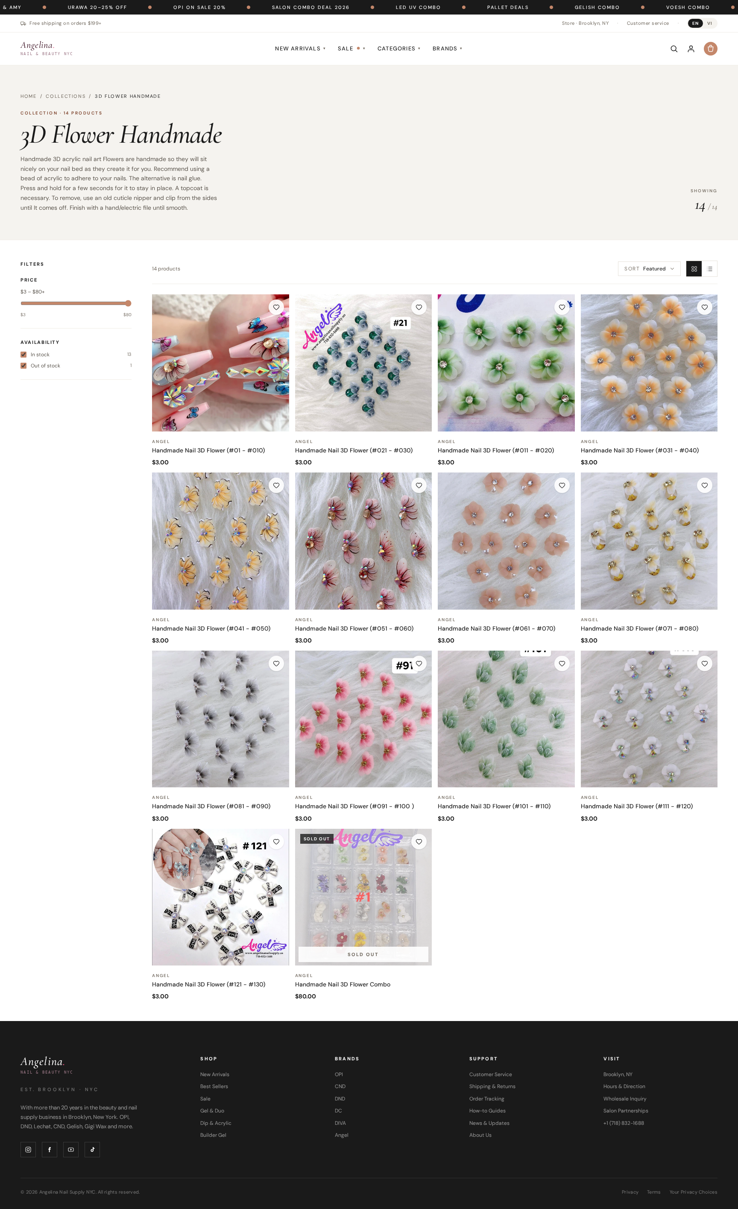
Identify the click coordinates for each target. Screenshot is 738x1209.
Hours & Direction (624, 1086)
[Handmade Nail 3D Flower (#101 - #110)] (506, 719)
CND (340, 1086)
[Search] (674, 48)
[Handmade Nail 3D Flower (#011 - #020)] (506, 362)
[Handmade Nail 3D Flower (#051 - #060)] (363, 541)
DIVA (340, 1123)
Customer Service (490, 1074)
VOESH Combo (629, 7)
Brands (448, 48)
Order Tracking (486, 1098)
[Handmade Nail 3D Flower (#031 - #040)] (649, 362)
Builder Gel (213, 1135)
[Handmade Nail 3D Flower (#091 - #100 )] (363, 719)
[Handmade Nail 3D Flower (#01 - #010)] (220, 362)
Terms (654, 1192)
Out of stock (81, 365)
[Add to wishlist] (276, 307)
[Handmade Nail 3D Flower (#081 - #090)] (220, 719)
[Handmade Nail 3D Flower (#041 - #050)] (220, 541)
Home (28, 96)
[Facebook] (49, 1149)
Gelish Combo (538, 7)
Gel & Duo (212, 1110)
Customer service (648, 23)
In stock (81, 354)
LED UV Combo (359, 7)
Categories (399, 48)
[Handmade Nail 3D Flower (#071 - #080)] (649, 541)
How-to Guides (487, 1110)
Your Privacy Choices (694, 1192)
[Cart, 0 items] (711, 49)
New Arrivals (300, 48)
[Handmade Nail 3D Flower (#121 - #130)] (220, 897)
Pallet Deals (449, 7)
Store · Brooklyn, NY (585, 23)
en (695, 23)
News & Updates (489, 1123)
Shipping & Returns (492, 1086)
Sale (352, 48)
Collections (65, 96)
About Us (480, 1135)
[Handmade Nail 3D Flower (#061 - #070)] (506, 541)
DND (340, 1098)
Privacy (630, 1192)
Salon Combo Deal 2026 (252, 7)
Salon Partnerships (625, 1110)
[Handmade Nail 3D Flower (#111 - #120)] (649, 719)
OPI (339, 1074)
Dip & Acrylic (215, 1123)
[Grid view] (694, 268)
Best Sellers (214, 1086)
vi (709, 23)
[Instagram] (28, 1149)
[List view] (709, 268)
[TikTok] (92, 1149)
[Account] (691, 48)
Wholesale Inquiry (625, 1098)
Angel (341, 1135)
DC (338, 1110)
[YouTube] (71, 1149)
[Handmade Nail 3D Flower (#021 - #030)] (363, 362)
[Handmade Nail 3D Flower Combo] (363, 897)
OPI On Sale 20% (141, 7)
